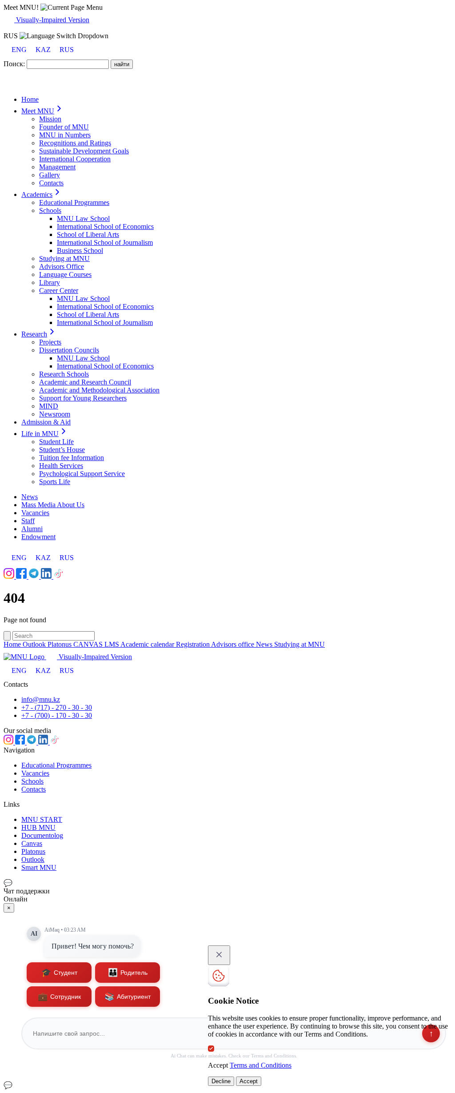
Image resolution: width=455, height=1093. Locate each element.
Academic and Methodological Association (99, 390)
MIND (48, 406)
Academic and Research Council (85, 382)
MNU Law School (83, 218)
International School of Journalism (105, 242)
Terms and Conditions (260, 1065)
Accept (248, 1081)
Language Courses (65, 274)
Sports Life (54, 481)
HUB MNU (38, 827)
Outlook (35, 644)
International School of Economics (105, 226)
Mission (50, 119)
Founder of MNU (64, 127)
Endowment (38, 536)
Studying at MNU (64, 258)
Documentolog (42, 835)
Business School (80, 250)
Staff (28, 520)
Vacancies (35, 512)
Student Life (56, 441)
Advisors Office (61, 266)
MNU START (41, 819)
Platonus (60, 644)
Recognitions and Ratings (75, 143)
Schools (50, 210)
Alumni (32, 528)
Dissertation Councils (69, 350)
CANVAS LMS (96, 644)
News (29, 496)
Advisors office (233, 644)
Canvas (31, 843)
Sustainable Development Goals (84, 151)
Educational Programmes (74, 202)
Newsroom (54, 414)
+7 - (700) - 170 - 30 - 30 (56, 715)
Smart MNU (38, 867)
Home (13, 644)
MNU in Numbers (65, 135)
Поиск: (15, 64)
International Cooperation (75, 159)
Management (57, 167)
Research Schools (64, 374)
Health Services (61, 465)
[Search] (7, 636)
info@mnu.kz (40, 699)
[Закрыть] (219, 955)
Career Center (58, 290)
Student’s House (62, 449)
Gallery (49, 175)
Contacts (51, 183)
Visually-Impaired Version (51, 20)
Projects (50, 342)
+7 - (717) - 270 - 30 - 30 (56, 707)
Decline (221, 1081)
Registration (193, 644)
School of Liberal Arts (88, 234)
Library (49, 282)
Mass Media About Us (52, 504)
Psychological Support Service (82, 473)
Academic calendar (148, 644)
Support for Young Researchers (83, 398)
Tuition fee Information (71, 457)
